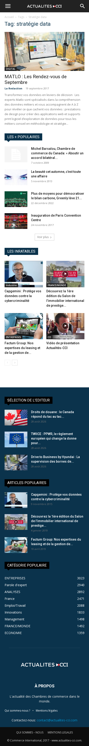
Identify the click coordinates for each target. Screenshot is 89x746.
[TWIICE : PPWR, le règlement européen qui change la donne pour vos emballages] (16, 439)
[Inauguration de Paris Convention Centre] (16, 221)
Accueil (9, 17)
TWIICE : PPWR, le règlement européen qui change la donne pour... (53, 438)
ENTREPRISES (13, 337)
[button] (7, 6)
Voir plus (43, 237)
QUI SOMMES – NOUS (29, 732)
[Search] (82, 6)
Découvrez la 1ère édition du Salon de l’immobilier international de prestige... (57, 521)
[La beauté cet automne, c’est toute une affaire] (16, 177)
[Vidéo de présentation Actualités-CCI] (65, 326)
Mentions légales (47, 710)
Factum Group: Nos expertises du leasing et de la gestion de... (22, 348)
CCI (49, 337)
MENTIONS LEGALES (60, 732)
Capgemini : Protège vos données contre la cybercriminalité (23, 296)
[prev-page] (7, 362)
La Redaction (13, 88)
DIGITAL (10, 68)
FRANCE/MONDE (57, 285)
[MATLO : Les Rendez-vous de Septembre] (44, 51)
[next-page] (15, 362)
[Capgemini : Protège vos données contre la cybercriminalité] (24, 274)
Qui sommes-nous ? (17, 710)
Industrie (11, 285)
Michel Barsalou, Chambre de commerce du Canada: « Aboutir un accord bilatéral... (57, 153)
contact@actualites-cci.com (57, 720)
